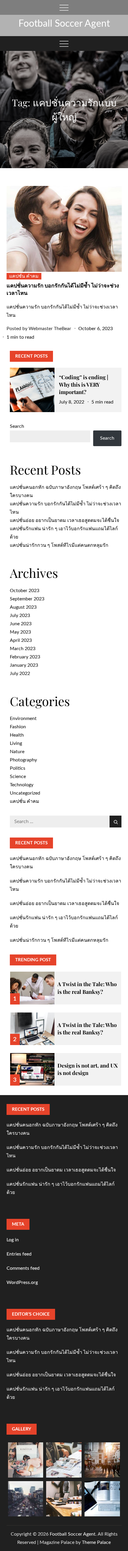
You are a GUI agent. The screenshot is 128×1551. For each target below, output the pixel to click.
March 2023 (22, 648)
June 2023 (21, 623)
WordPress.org (22, 1282)
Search (17, 426)
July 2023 (20, 615)
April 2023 (21, 640)
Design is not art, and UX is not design (87, 1069)
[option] (65, 984)
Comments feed (23, 1268)
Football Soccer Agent (64, 23)
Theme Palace (96, 1542)
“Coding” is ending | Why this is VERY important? (83, 385)
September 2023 (27, 599)
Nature (17, 751)
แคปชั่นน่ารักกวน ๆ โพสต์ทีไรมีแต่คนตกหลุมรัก (59, 545)
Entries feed (19, 1254)
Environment (23, 718)
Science (18, 776)
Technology (21, 784)
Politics (17, 768)
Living (16, 743)
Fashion (18, 726)
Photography (23, 760)
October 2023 (24, 590)
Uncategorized (25, 793)
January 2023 (24, 665)
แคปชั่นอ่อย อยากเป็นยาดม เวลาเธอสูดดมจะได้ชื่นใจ (64, 520)
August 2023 (23, 607)
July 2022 (20, 673)
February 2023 (25, 657)
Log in (13, 1239)
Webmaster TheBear (50, 328)
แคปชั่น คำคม (24, 276)
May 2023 (20, 632)
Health (17, 735)
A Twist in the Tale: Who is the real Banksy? (87, 988)
